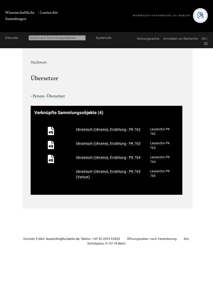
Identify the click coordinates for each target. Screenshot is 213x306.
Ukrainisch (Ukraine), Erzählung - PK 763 (108, 143)
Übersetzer (56, 95)
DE (206, 43)
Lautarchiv (49, 12)
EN (204, 38)
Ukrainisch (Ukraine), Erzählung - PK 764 (108, 157)
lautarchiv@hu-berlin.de (62, 239)
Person (39, 95)
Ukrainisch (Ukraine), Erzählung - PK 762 (108, 129)
